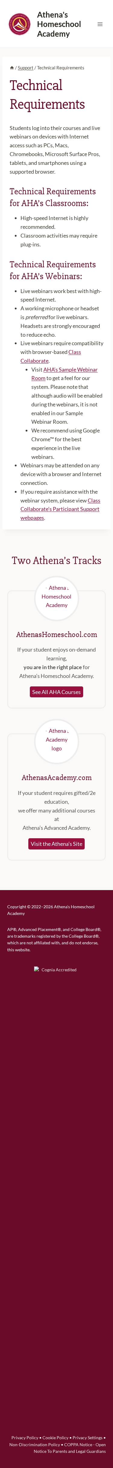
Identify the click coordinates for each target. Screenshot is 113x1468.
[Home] (12, 67)
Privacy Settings (87, 1437)
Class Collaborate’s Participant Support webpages (60, 509)
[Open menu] (99, 24)
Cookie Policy (55, 1437)
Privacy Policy (24, 1437)
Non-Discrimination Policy (34, 1444)
